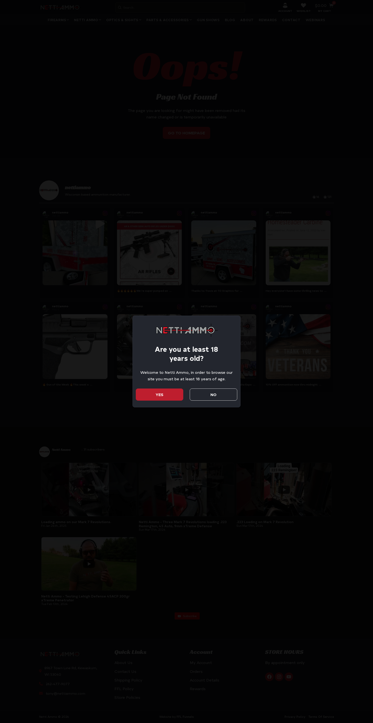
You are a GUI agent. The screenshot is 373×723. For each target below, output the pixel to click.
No (213, 394)
